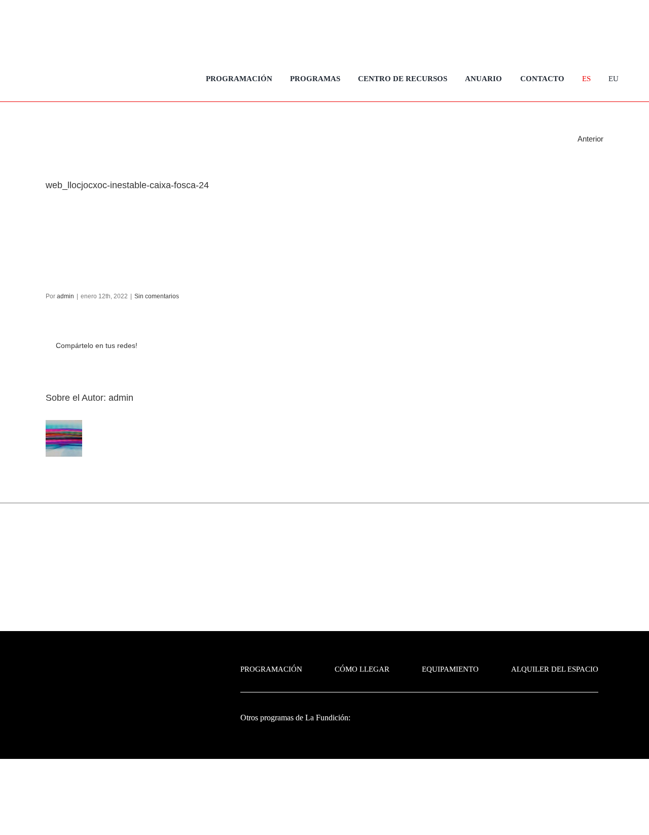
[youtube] (614, 28)
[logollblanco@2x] (554, 716)
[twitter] (578, 28)
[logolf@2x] (94, 70)
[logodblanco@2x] (459, 709)
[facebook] (560, 28)
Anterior (590, 138)
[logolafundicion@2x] (134, 659)
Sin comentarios (156, 296)
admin (65, 296)
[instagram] (596, 28)
